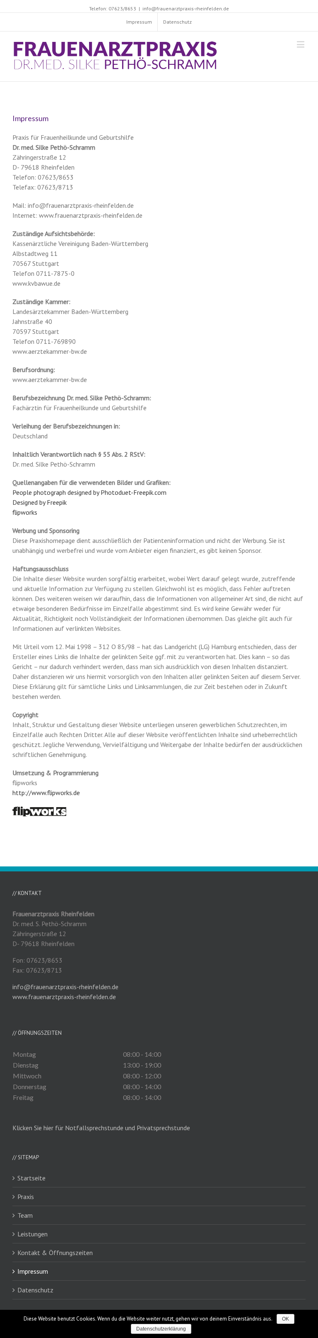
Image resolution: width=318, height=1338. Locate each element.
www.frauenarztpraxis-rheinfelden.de (64, 997)
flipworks (24, 512)
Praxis (25, 1196)
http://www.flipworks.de (46, 792)
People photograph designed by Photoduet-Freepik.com (89, 492)
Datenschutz (35, 1290)
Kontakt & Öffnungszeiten (55, 1252)
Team (25, 1215)
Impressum (32, 1271)
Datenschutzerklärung (161, 1329)
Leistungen (32, 1234)
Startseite (31, 1178)
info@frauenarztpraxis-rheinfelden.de (185, 8)
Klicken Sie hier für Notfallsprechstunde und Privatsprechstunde (101, 1128)
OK (285, 1319)
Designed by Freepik (39, 502)
